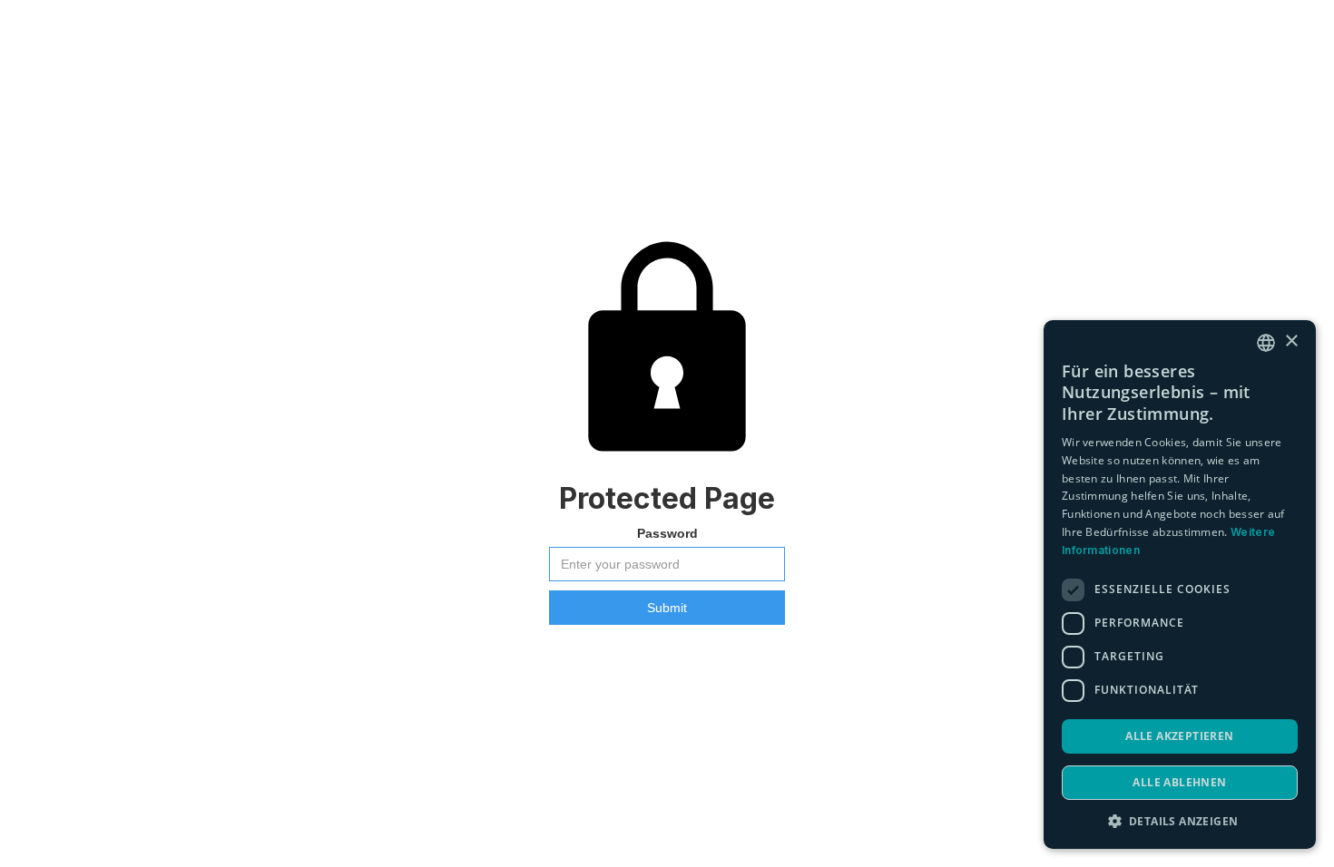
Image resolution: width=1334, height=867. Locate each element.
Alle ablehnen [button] (1179, 782)
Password (667, 533)
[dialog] (1180, 584)
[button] (1180, 821)
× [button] (1291, 341)
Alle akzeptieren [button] (1179, 736)
